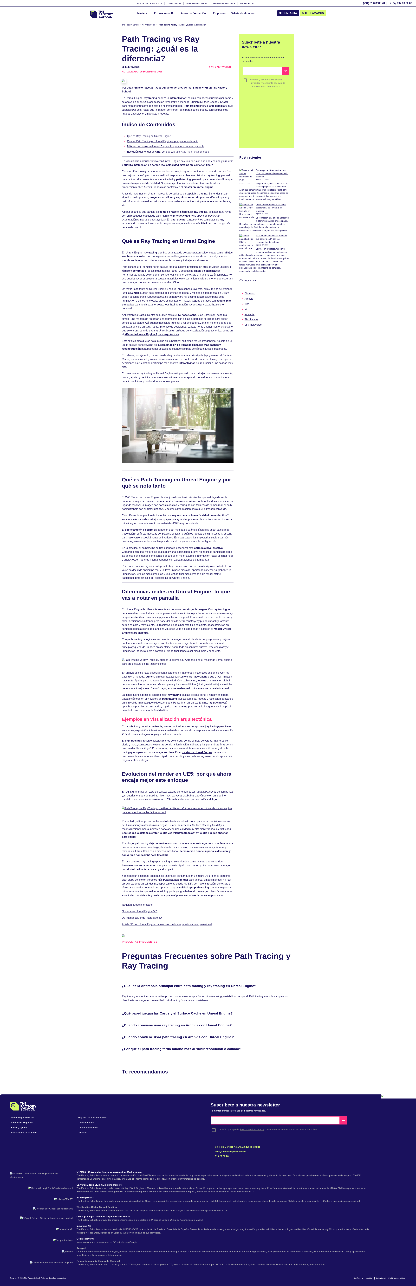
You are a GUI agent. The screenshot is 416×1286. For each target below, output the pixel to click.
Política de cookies (396, 1278)
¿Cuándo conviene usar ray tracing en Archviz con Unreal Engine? (177, 1025)
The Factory (251, 319)
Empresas (219, 13)
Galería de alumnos (242, 13)
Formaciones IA (164, 13)
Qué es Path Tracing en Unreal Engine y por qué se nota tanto (162, 141)
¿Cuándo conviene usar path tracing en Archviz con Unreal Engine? (178, 1037)
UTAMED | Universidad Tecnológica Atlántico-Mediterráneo (109, 1172)
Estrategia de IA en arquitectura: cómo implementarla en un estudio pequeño (272, 173)
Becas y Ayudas (247, 3)
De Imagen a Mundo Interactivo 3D (142, 917)
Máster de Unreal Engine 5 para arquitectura (152, 334)
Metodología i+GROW (22, 1117)
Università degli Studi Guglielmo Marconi (100, 1184)
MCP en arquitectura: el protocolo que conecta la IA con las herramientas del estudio (271, 238)
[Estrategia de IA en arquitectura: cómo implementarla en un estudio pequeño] (246, 176)
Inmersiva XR (84, 1226)
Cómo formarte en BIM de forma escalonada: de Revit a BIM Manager (271, 207)
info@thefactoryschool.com (230, 1151)
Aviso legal (381, 1278)
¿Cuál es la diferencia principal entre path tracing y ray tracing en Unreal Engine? (189, 986)
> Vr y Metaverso (220, 67)
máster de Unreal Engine (197, 752)
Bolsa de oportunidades (196, 3)
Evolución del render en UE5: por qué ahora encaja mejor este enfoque (168, 151)
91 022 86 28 (221, 1156)
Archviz (249, 298)
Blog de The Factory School (149, 3)
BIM (247, 304)
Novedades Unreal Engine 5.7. (139, 911)
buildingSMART (86, 1197)
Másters (142, 13)
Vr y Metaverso (148, 25)
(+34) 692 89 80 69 (401, 3)
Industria (249, 314)
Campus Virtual (174, 3)
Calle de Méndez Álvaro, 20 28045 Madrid (237, 1146)
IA (246, 309)
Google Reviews (86, 1238)
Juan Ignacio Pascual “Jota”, (145, 87)
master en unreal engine (198, 187)
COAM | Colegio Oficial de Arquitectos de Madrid (104, 1216)
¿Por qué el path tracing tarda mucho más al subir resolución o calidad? (181, 1049)
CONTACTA (289, 13)
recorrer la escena (146, 278)
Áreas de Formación (193, 13)
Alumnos (250, 293)
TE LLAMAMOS (314, 13)
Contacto (82, 1132)
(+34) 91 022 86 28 (374, 3)
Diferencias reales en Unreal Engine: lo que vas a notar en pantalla (165, 146)
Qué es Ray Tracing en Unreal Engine (149, 136)
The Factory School (130, 25)
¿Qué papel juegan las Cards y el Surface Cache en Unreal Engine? (177, 1013)
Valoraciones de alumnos (224, 3)
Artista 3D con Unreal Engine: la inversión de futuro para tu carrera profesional (167, 924)
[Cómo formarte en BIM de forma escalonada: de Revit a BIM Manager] (246, 210)
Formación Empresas (22, 1122)
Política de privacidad (363, 1278)
